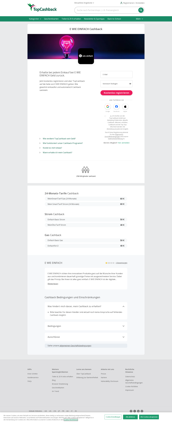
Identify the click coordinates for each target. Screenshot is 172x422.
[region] (86, 417)
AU (67, 411)
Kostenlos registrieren (116, 92)
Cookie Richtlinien (71, 420)
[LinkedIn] (138, 411)
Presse (103, 374)
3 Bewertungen (121, 263)
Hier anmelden (124, 143)
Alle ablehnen (130, 417)
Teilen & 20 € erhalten (71, 19)
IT (72, 411)
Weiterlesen (53, 283)
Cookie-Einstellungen (113, 417)
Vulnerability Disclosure (109, 381)
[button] (84, 2)
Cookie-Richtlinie (131, 386)
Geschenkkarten (51, 19)
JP (59, 411)
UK (46, 411)
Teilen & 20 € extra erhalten (62, 376)
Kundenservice (32, 377)
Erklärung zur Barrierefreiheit (87, 377)
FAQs (29, 381)
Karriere (104, 377)
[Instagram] (142, 411)
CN (55, 411)
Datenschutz (130, 376)
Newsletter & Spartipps (94, 19)
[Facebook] (131, 411)
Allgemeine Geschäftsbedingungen (134, 381)
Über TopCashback (83, 374)
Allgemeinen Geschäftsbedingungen (114, 135)
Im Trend (55, 391)
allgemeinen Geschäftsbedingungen (75, 345)
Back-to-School (114, 19)
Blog (53, 380)
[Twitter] (134, 411)
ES (76, 411)
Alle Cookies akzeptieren (149, 417)
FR (63, 411)
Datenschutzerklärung (115, 139)
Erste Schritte (32, 374)
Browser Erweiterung (60, 384)
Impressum (129, 390)
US (50, 411)
